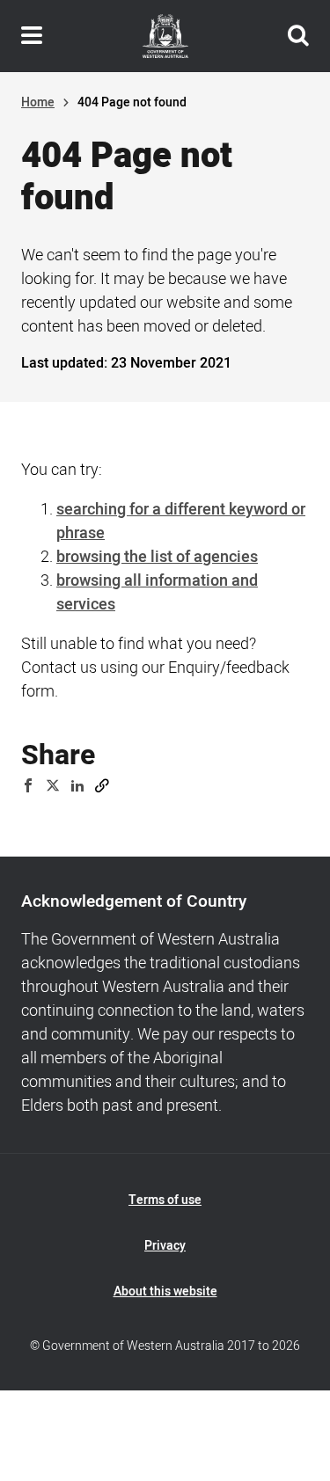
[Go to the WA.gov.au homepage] (165, 36)
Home (38, 102)
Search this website (298, 36)
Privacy (165, 1246)
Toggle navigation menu (31, 36)
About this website (165, 1291)
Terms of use (165, 1200)
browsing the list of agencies (157, 557)
